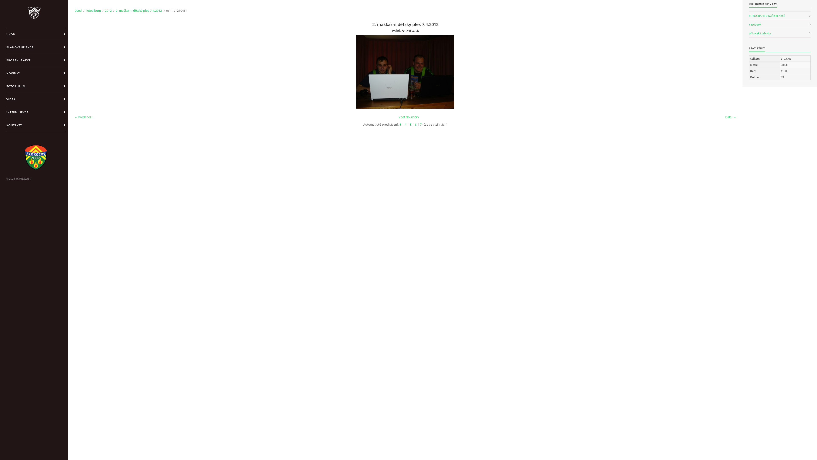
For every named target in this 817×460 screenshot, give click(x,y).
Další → (730, 117)
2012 (108, 11)
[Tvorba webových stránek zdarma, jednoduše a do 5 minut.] (30, 179)
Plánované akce (19, 47)
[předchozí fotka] (81, 72)
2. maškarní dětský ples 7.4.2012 (139, 11)
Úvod (10, 34)
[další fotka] (729, 72)
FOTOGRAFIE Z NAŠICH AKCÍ (767, 16)
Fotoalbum (16, 86)
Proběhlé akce (18, 60)
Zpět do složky (409, 117)
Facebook (755, 24)
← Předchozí (83, 117)
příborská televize (760, 33)
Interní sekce (17, 112)
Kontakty (14, 125)
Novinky (13, 73)
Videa (11, 99)
